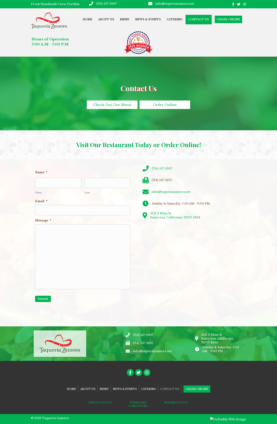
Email (41, 201)
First (38, 192)
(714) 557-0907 (106, 3)
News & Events (148, 19)
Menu (124, 19)
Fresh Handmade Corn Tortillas (55, 4)
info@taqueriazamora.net (174, 3)
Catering (175, 19)
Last (87, 192)
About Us (106, 19)
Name (41, 172)
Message (43, 220)
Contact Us (198, 19)
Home (87, 19)
